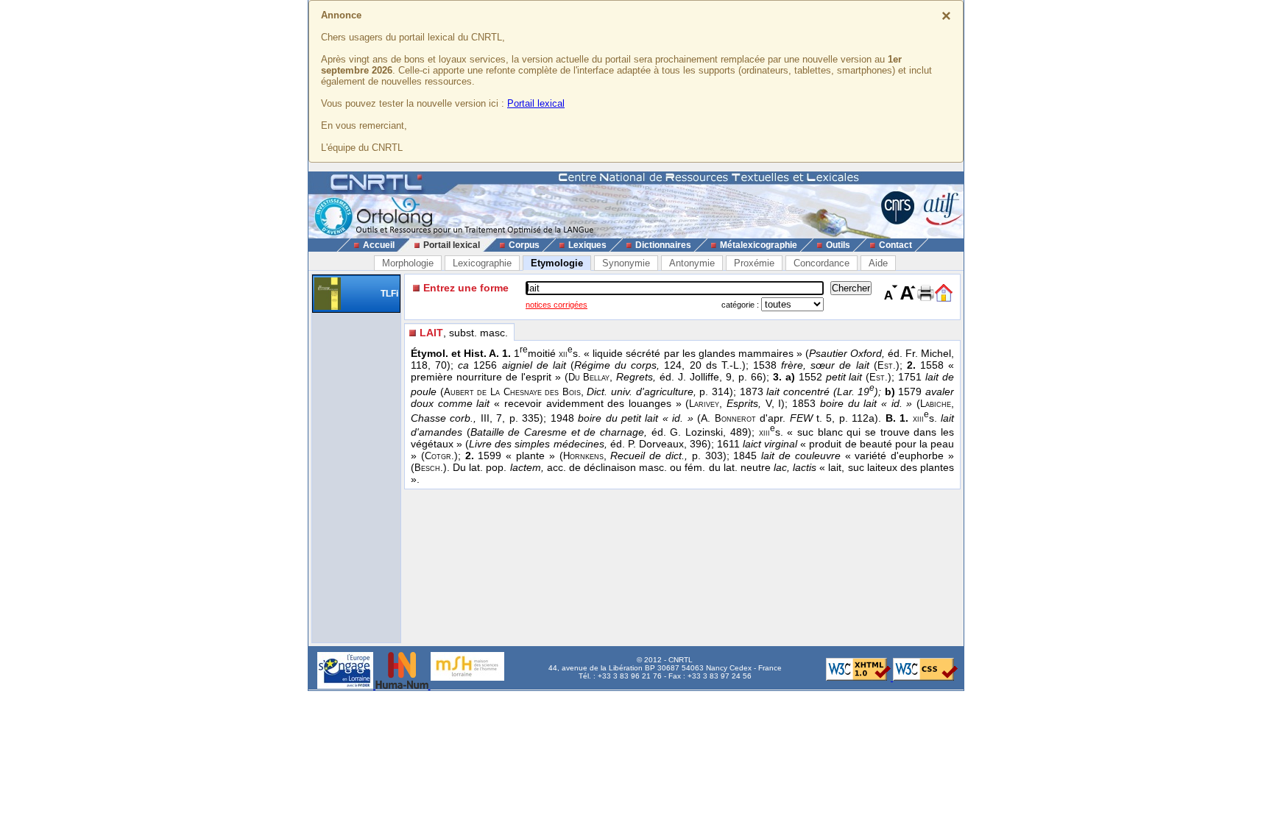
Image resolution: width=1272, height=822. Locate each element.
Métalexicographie (758, 245)
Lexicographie (482, 263)
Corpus (524, 245)
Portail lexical (536, 103)
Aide (878, 263)
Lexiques (587, 245)
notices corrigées (556, 304)
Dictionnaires (663, 245)
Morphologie (408, 263)
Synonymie (626, 263)
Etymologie (557, 263)
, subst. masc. (464, 333)
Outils (838, 245)
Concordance (821, 263)
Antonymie (692, 263)
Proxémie (754, 263)
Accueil (379, 245)
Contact (895, 245)
